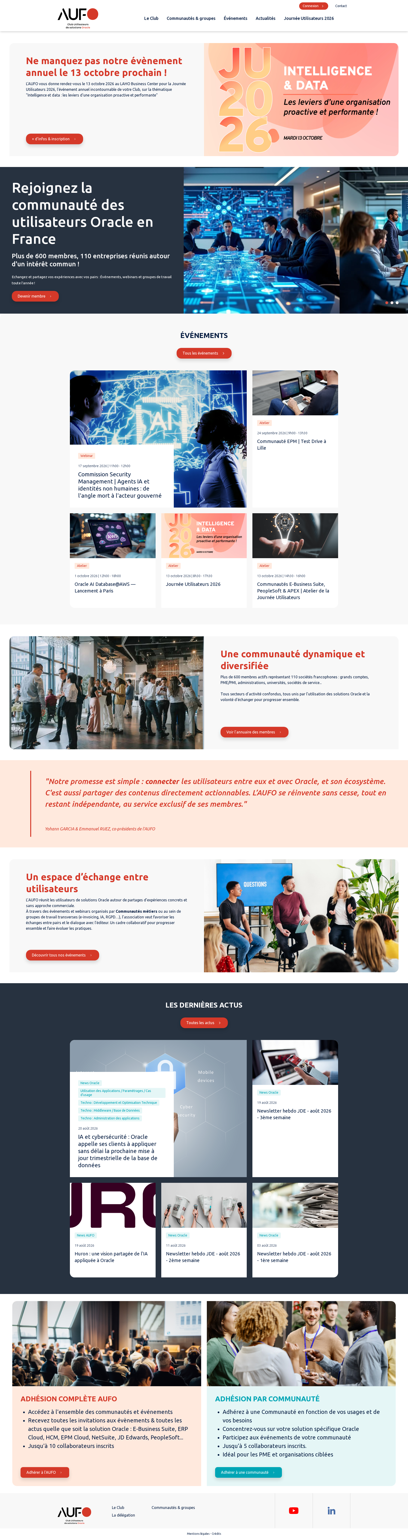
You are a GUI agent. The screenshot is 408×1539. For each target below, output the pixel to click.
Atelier (264, 423)
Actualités (266, 18)
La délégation (123, 1515)
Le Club (151, 18)
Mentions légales (198, 1533)
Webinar (87, 456)
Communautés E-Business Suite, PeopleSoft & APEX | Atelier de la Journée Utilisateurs (293, 590)
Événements (235, 18)
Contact (341, 6)
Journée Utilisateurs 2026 (309, 18)
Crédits (216, 1533)
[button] (386, 302)
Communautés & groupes (191, 18)
